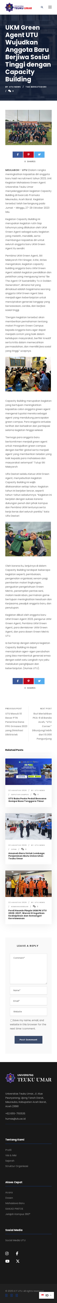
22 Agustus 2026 (17, 790)
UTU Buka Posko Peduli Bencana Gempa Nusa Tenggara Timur (27, 800)
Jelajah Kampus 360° (17, 1214)
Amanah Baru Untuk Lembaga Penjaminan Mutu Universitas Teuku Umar (26, 856)
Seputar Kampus (20, 794)
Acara (9, 1192)
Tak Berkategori (36, 86)
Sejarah (9, 1161)
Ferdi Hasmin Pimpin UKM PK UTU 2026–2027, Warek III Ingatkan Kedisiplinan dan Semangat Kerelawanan (27, 914)
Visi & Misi (10, 1155)
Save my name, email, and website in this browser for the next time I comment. (28, 1024)
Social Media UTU (15, 1240)
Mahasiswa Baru (14, 1203)
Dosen (9, 1198)
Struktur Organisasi (16, 1166)
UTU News (15, 86)
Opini (14, 849)
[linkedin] (11, 1295)
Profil (8, 1150)
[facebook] (6, 1295)
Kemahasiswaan (19, 906)
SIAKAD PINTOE (14, 1209)
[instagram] (17, 1295)
